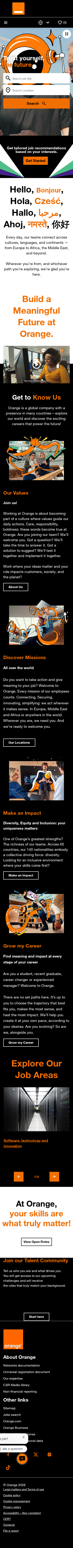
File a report (11, 1531)
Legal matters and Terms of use (23, 1489)
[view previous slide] (19, 1177)
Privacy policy (12, 1507)
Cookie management (16, 1501)
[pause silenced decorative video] (66, 34)
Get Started (35, 160)
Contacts (9, 1525)
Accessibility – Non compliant (22, 1513)
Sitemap (9, 1408)
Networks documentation (21, 1365)
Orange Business (15, 1428)
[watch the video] (36, 364)
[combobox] (36, 78)
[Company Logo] (18, 8)
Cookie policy (11, 1495)
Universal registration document (26, 1372)
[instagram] (49, 1454)
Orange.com (12, 1421)
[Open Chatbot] (22, 1458)
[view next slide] (54, 1177)
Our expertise (13, 1378)
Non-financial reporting (20, 1391)
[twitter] (36, 1454)
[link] (36, 1317)
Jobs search (12, 1415)
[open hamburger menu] (5, 22)
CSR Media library (16, 1385)
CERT (7, 1519)
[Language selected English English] (44, 22)
